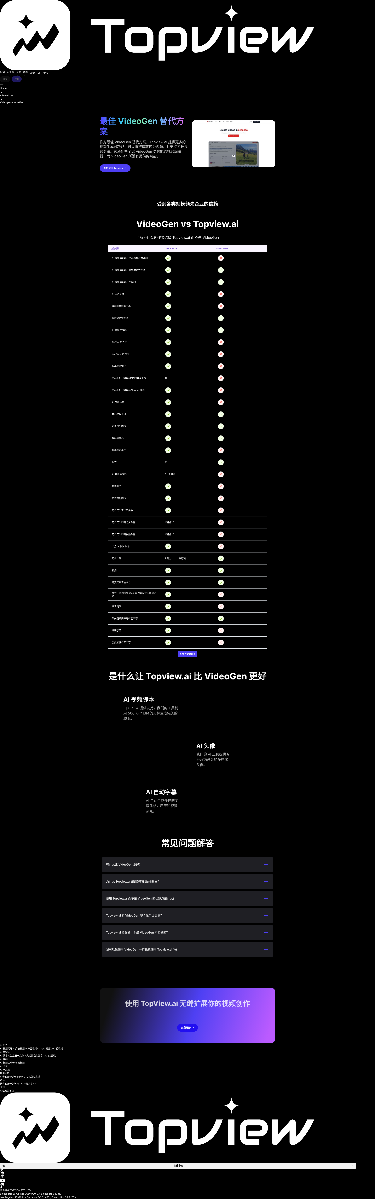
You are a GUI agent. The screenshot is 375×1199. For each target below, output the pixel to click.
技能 (32, 73)
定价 (45, 73)
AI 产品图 (5, 1069)
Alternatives (6, 95)
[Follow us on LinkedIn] (187, 1174)
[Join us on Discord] (187, 1184)
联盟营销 (9, 1076)
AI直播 (36, 1076)
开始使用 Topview (113, 168)
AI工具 (10, 72)
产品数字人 (23, 1055)
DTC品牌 (28, 1076)
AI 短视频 (20, 1062)
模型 (25, 72)
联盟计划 (9, 1083)
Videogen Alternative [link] (11, 102)
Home (3, 88)
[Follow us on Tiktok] (187, 1187)
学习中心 (18, 1083)
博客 (2, 1083)
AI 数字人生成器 (8, 1055)
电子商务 (18, 1076)
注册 (17, 79)
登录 (5, 79)
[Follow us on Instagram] (187, 1177)
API (39, 73)
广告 (2, 1076)
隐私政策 (4, 1090)
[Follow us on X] (187, 1170)
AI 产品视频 (31, 1048)
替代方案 (28, 1083)
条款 (11, 1090)
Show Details (187, 653)
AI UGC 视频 (44, 1048)
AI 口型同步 (51, 1055)
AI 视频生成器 (7, 1062)
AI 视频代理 (6, 1048)
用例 (2, 72)
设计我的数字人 (37, 1055)
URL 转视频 (57, 1048)
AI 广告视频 (18, 1048)
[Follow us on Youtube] (187, 1180)
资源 (18, 72)
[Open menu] (2, 84)
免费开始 (186, 1027)
